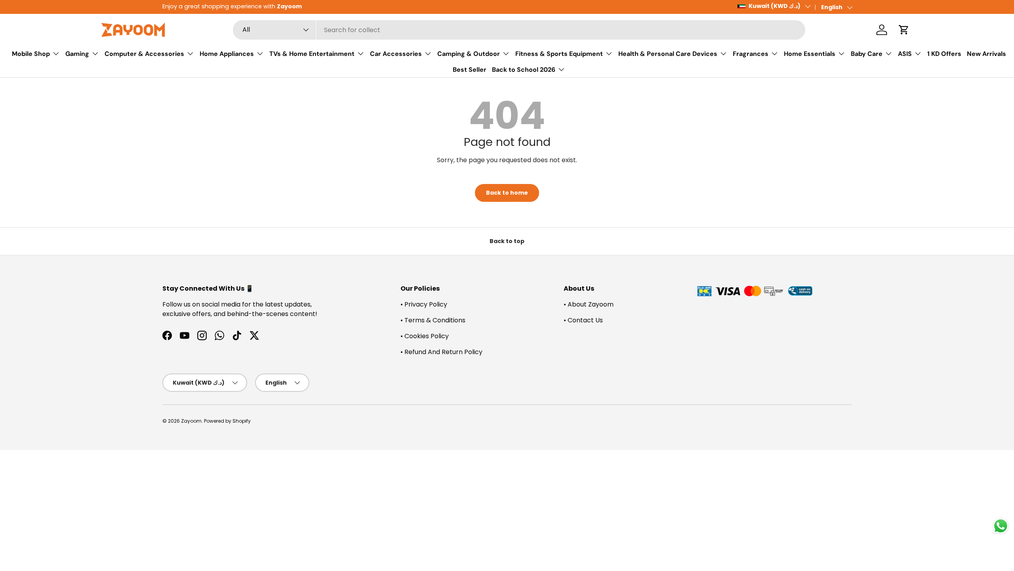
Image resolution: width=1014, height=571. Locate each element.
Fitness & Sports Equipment (559, 54)
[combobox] (519, 30)
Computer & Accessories (144, 54)
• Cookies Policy (424, 336)
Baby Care (866, 54)
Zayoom (191, 421)
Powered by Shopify (227, 421)
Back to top (507, 241)
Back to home (507, 193)
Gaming (77, 54)
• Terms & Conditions (432, 320)
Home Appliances (227, 54)
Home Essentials (809, 54)
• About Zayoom (589, 304)
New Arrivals (986, 54)
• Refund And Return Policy (441, 351)
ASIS (905, 54)
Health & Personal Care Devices (667, 54)
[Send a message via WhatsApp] (1000, 526)
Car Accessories (396, 54)
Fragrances (750, 54)
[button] (904, 29)
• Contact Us (583, 320)
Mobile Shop (31, 54)
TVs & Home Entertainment (312, 54)
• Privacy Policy (423, 304)
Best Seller (469, 69)
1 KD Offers (944, 54)
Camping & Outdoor (468, 54)
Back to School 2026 (523, 69)
